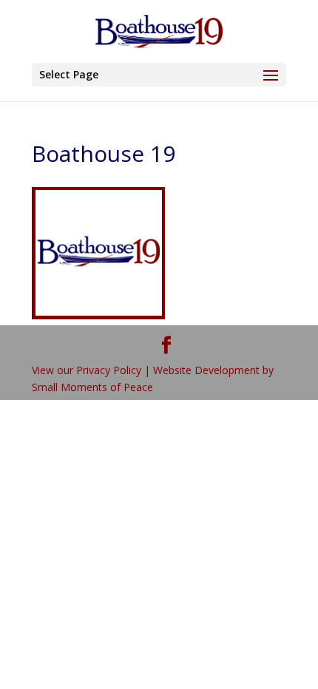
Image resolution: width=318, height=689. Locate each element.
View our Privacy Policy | (92, 370)
